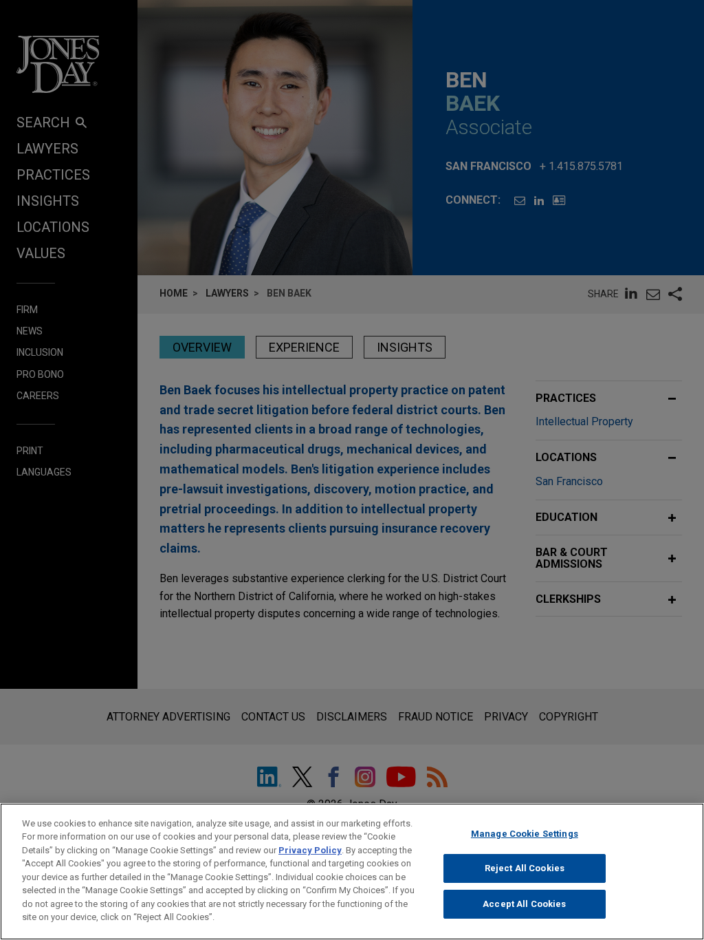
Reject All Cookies (524, 868)
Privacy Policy (310, 850)
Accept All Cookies (524, 904)
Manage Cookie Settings (524, 834)
